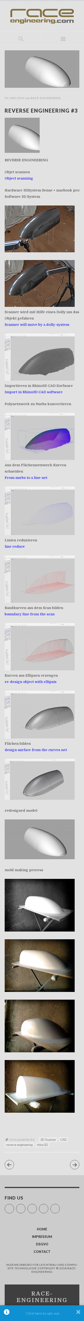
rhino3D (42, 1145)
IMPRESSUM (42, 1237)
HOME (42, 1229)
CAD (63, 1139)
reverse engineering (19, 1145)
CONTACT (42, 1252)
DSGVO (42, 1244)
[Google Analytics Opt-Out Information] (7, 1313)
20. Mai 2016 (14, 98)
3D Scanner (48, 1139)
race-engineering (46, 98)
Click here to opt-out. (43, 1313)
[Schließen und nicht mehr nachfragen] (78, 1313)
